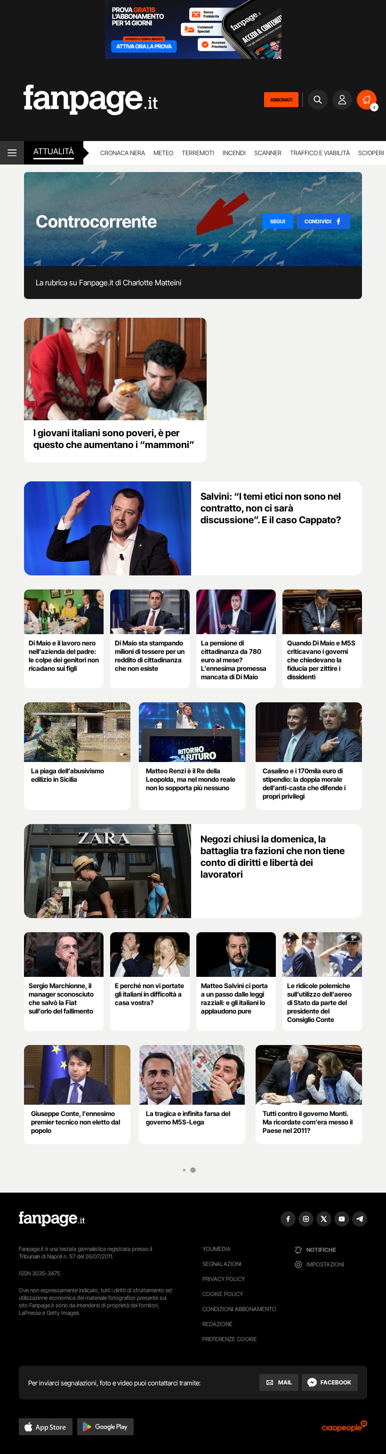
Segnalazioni (221, 1263)
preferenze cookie (229, 1339)
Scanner (267, 153)
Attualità (53, 151)
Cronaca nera (122, 153)
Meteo (163, 153)
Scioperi (371, 153)
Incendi (234, 153)
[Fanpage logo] (79, 100)
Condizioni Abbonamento (239, 1309)
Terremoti (198, 153)
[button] (45, 1426)
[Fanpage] (52, 1218)
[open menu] (12, 153)
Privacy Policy (223, 1278)
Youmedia (216, 1248)
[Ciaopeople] (344, 1429)
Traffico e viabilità (320, 153)
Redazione (217, 1324)
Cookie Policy (222, 1293)
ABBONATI (281, 99)
